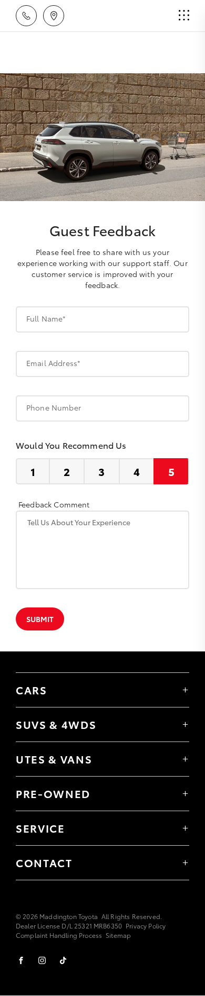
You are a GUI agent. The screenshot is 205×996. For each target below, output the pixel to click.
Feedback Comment (54, 504)
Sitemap (118, 935)
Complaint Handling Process (59, 935)
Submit (40, 619)
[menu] (184, 15)
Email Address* (53, 363)
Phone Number (53, 407)
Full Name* (46, 318)
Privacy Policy (146, 925)
